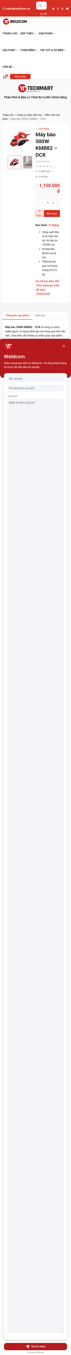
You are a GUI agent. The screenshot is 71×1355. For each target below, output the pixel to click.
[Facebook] (58, 9)
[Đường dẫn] (35, 88)
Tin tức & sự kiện (51, 50)
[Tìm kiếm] (40, 5)
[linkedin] (53, 8)
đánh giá (44, 171)
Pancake (40, 1352)
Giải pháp (8, 50)
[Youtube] (67, 9)
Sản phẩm (45, 33)
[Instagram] (62, 9)
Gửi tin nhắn (38, 1346)
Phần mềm (28, 50)
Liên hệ (7, 66)
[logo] (14, 21)
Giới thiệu (26, 33)
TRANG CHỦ (10, 33)
